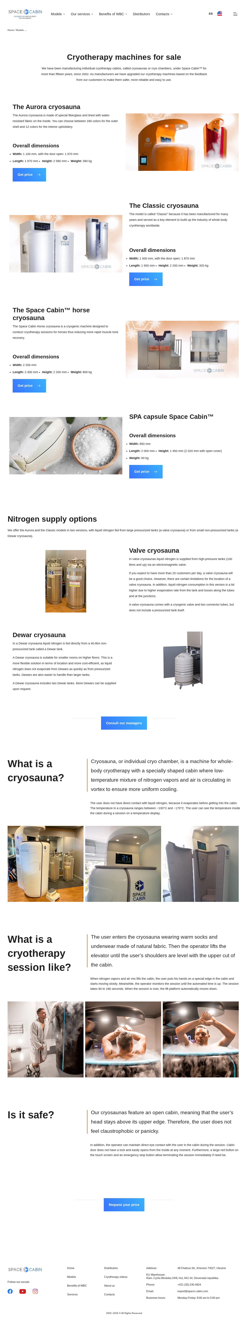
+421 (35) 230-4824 (189, 1284)
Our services (80, 14)
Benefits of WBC (111, 14)
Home (11, 30)
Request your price (124, 1205)
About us (109, 1285)
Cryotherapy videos (115, 1276)
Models (56, 14)
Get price (25, 174)
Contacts (162, 14)
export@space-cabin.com (192, 1291)
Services (72, 1294)
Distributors (141, 14)
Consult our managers (124, 723)
